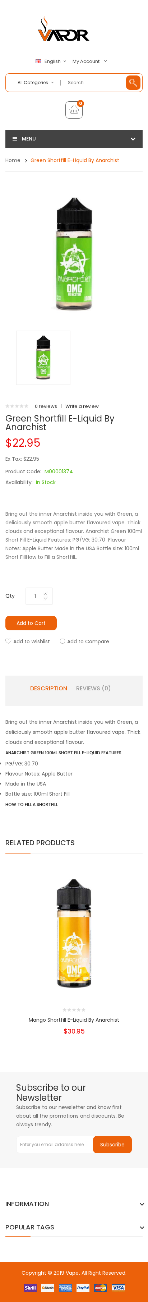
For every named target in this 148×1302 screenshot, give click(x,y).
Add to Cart (31, 623)
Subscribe (112, 1144)
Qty (10, 595)
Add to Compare (88, 641)
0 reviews (46, 406)
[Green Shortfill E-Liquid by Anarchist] (43, 357)
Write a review (82, 406)
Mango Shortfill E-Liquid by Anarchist (74, 1019)
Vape (72, 1272)
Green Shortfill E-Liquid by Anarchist (75, 160)
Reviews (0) (93, 689)
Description (48, 689)
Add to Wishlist (31, 641)
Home (12, 160)
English (53, 61)
